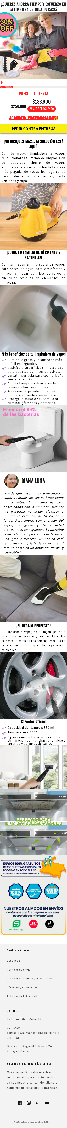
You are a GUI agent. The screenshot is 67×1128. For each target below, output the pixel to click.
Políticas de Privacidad (22, 996)
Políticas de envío (18, 969)
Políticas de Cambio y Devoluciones (30, 978)
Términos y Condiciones (22, 987)
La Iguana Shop (27, 1122)
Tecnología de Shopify (43, 1122)
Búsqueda (13, 961)
